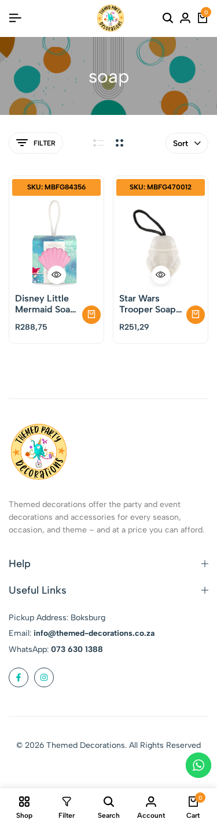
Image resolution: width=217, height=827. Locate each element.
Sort (180, 143)
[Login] (185, 18)
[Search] (167, 18)
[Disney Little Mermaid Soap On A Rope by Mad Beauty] (56, 243)
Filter (45, 143)
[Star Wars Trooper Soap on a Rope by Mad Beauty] (160, 243)
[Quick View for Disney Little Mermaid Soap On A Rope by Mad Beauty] (56, 275)
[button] (91, 315)
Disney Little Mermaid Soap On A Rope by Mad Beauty (45, 304)
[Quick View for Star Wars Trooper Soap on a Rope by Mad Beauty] (161, 275)
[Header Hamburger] (15, 18)
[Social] (18, 677)
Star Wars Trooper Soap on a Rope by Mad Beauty (147, 304)
